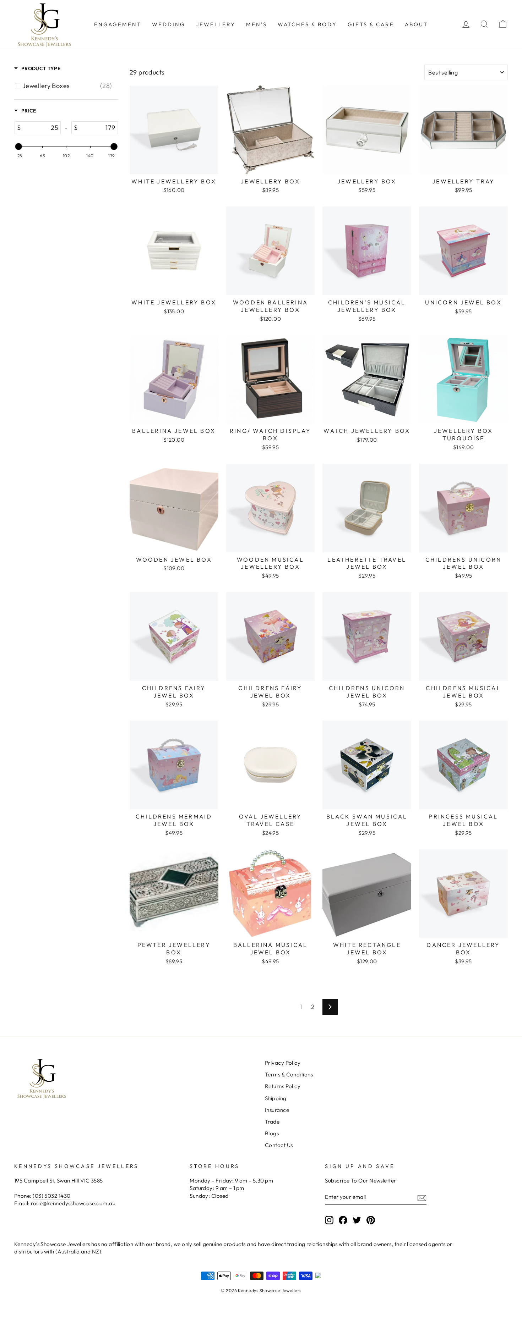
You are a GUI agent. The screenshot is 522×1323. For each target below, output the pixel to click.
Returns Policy (282, 1086)
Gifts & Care (371, 24)
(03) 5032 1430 (51, 1195)
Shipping (276, 1098)
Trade (272, 1121)
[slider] (18, 146)
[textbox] (40, 128)
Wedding (168, 24)
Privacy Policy (282, 1062)
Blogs (272, 1133)
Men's (256, 24)
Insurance (277, 1110)
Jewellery (215, 24)
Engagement (117, 24)
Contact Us (279, 1145)
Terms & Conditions (289, 1074)
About (416, 24)
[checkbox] (67, 86)
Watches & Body (307, 24)
